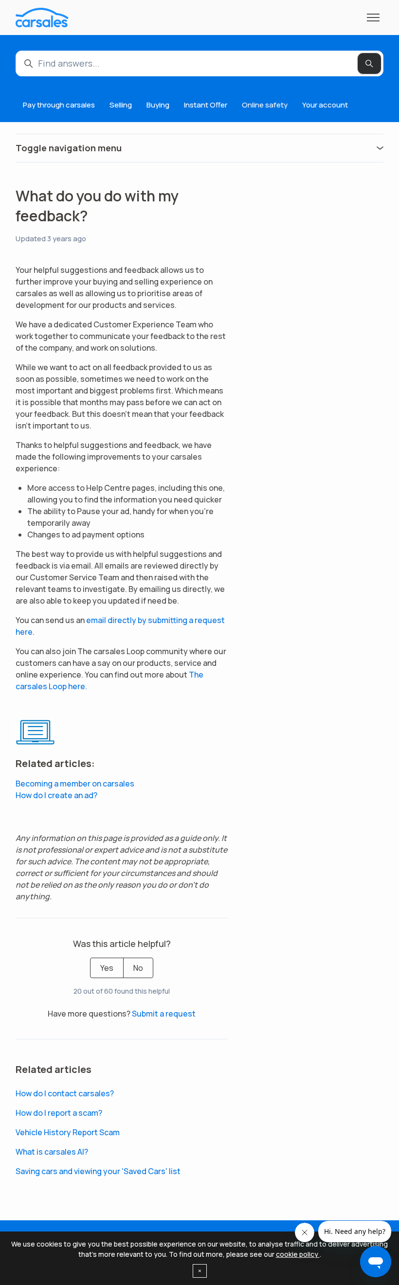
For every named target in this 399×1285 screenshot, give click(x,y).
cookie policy (298, 1254)
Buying (157, 105)
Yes (106, 968)
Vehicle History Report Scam (68, 1132)
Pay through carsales (59, 105)
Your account (325, 105)
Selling (120, 105)
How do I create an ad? (56, 795)
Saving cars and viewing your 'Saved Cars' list (98, 1171)
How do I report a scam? (59, 1112)
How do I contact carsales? (65, 1093)
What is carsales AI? (52, 1151)
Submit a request (164, 1013)
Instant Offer (205, 105)
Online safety (265, 105)
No (138, 968)
